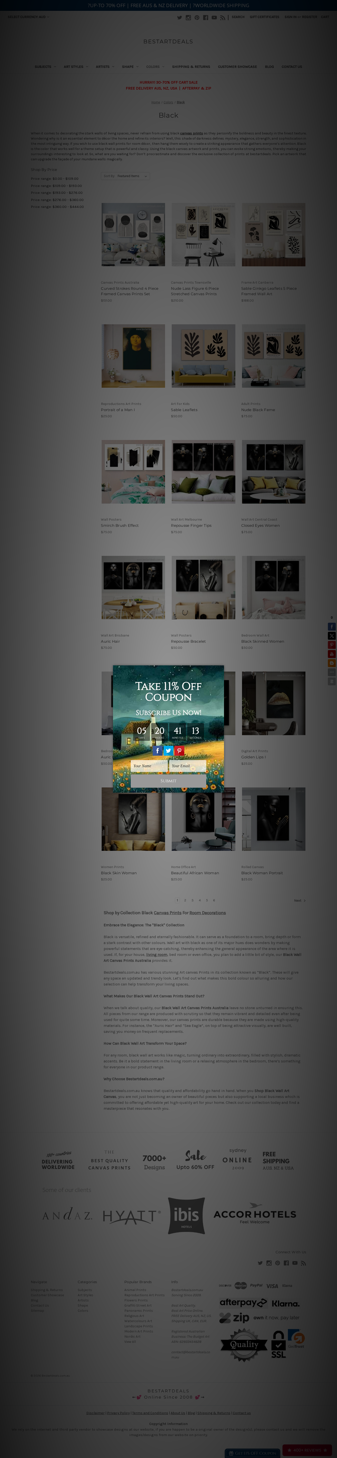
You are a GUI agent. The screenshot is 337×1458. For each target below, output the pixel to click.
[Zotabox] (221, 788)
